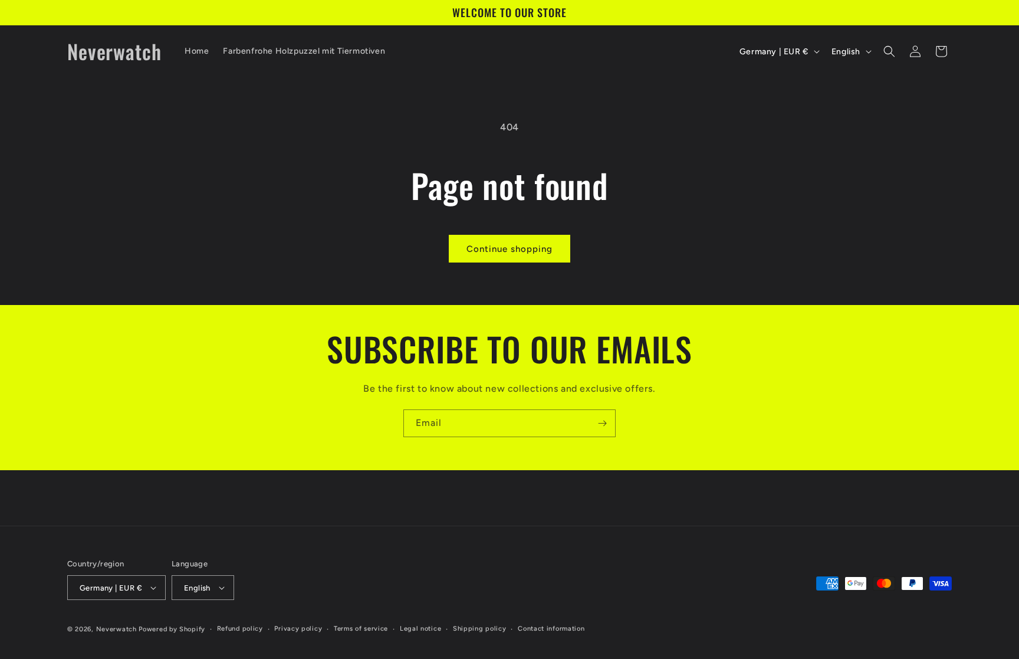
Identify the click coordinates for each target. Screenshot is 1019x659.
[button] (889, 51)
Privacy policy (298, 628)
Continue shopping (509, 249)
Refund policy (240, 628)
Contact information (551, 628)
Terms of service (361, 628)
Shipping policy (480, 628)
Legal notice (420, 628)
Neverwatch (116, 629)
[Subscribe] (602, 423)
